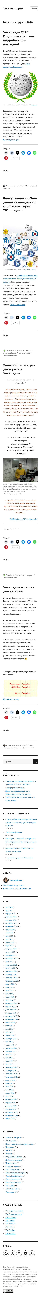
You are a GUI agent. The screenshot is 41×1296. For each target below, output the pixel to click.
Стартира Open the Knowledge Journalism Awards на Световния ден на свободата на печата (21, 822)
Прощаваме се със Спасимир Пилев (17, 888)
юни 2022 (9, 936)
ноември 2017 (10, 1051)
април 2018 (9, 1045)
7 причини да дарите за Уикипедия (19, 857)
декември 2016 (11, 1067)
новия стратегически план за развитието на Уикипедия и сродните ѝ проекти (20, 278)
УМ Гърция (9, 1220)
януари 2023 (10, 913)
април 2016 (9, 1093)
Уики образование (12, 1179)
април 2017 (9, 1061)
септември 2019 (11, 1019)
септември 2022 (11, 926)
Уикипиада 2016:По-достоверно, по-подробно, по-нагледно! (18, 38)
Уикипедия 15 (10, 1192)
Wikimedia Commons (30, 269)
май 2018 (9, 1041)
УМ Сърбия (10, 1230)
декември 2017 (11, 1048)
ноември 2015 (10, 1109)
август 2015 (10, 1118)
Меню (34, 8)
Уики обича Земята (12, 1169)
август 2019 (10, 1022)
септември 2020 (11, 981)
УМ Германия (10, 1217)
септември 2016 (11, 1077)
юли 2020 (9, 987)
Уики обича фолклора (13, 832)
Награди (8, 1150)
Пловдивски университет (22, 1274)
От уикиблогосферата (13, 1156)
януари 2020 (10, 1006)
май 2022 (9, 939)
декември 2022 (11, 917)
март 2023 (9, 910)
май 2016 (9, 1089)
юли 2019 (9, 1025)
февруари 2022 (11, 949)
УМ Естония (10, 1223)
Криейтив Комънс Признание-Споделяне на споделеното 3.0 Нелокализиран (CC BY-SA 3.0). (20, 1283)
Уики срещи (10, 1185)
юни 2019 (9, 1029)
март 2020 (9, 1000)
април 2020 (9, 997)
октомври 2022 (11, 923)
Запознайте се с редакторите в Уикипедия (19, 369)
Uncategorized (10, 1140)
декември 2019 (11, 1009)
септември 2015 (11, 1115)
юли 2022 (9, 933)
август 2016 (10, 1080)
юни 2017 (9, 1054)
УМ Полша (9, 1227)
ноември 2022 (10, 920)
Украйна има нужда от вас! (13, 885)
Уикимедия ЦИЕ (12, 1188)
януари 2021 (10, 968)
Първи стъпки (11, 1163)
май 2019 (9, 1032)
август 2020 (10, 984)
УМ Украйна (10, 1233)
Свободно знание (15, 748)
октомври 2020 (11, 977)
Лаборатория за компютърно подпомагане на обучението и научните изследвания (20, 1271)
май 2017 (9, 1057)
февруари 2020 (11, 1003)
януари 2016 (10, 1102)
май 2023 (9, 907)
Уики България (13, 8)
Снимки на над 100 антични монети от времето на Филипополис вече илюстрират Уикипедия (20, 784)
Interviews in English (13, 1137)
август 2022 (10, 929)
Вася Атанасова (12, 186)
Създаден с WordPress (22, 1267)
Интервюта (29, 575)
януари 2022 (10, 952)
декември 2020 (11, 971)
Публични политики (23, 353)
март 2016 (9, 1096)
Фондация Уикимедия (14, 1211)
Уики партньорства (12, 1182)
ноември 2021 (10, 955)
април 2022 (9, 942)
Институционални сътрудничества (19, 1144)
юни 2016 (9, 1086)
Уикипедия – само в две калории (19, 589)
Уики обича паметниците (15, 1172)
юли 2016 (9, 1083)
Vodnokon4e (10, 350)
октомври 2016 (11, 1073)
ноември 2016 (10, 1070)
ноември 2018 (10, 1038)
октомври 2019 (11, 1016)
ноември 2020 (10, 974)
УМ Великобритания (13, 1214)
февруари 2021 (11, 965)
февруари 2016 (11, 1099)
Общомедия (34, 105)
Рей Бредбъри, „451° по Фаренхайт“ (24, 519)
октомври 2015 (11, 1112)
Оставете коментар (10, 355)
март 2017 (9, 1064)
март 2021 (9, 961)
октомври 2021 (11, 958)
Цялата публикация (10, 139)
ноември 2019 (10, 1013)
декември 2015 (11, 1105)
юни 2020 (9, 990)
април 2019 (9, 1035)
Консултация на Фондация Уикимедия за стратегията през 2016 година (20, 204)
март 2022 (9, 945)
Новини (31, 186)
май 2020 (9, 993)
